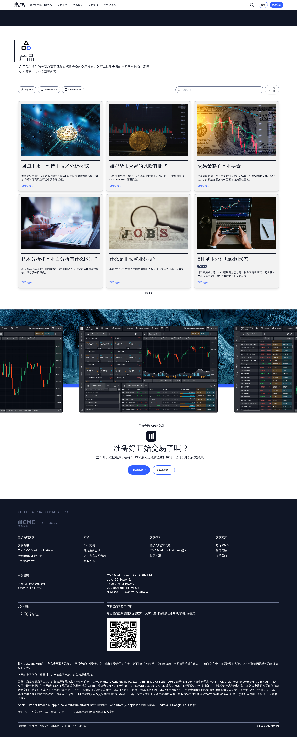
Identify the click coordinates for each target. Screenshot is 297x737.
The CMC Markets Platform (36, 550)
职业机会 (83, 726)
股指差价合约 (92, 550)
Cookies (66, 726)
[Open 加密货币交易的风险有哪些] (148, 146)
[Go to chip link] (20, 614)
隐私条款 (55, 726)
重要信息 (33, 726)
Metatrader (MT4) (30, 555)
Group (23, 512)
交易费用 (23, 545)
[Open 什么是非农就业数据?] (148, 241)
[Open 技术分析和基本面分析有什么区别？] (60, 241)
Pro (67, 512)
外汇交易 (89, 545)
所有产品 (89, 561)
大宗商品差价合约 (95, 555)
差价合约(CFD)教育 (162, 545)
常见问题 (155, 555)
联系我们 (221, 555)
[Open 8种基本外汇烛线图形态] (236, 241)
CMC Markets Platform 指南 (168, 550)
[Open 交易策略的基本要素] (236, 146)
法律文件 (22, 726)
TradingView (26, 561)
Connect (53, 512)
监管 (75, 726)
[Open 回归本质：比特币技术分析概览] (60, 146)
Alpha (37, 512)
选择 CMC (222, 545)
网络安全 (44, 726)
